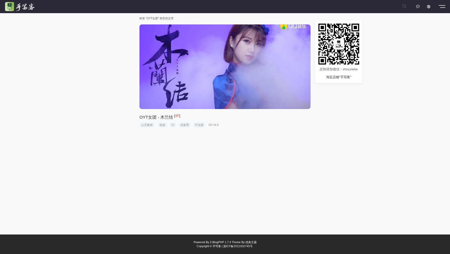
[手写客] (21, 6)
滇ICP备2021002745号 (238, 246)
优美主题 (251, 242)
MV (172, 125)
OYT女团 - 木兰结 (156, 117)
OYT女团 (199, 125)
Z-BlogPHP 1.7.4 (220, 242)
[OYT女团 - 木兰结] (225, 66)
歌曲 (162, 125)
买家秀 (184, 125)
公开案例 (147, 125)
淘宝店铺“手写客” (338, 77)
